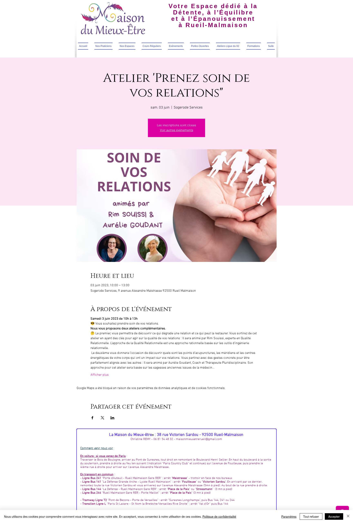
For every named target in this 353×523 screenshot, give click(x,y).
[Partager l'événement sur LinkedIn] (112, 417)
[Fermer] (348, 516)
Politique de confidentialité (219, 516)
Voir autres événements (176, 130)
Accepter (334, 516)
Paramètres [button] (288, 516)
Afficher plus (99, 375)
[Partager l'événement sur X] (102, 417)
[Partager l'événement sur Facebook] (92, 417)
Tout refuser (311, 516)
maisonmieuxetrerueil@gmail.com (199, 439)
